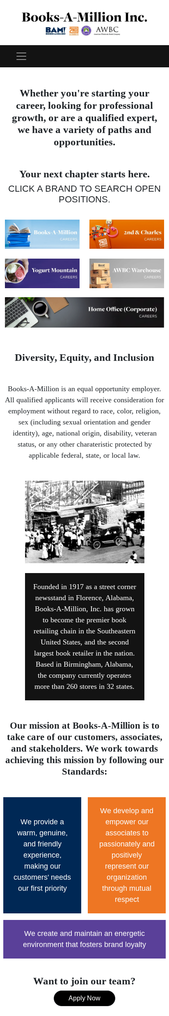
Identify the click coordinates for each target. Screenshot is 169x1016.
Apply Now (84, 998)
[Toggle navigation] (21, 56)
